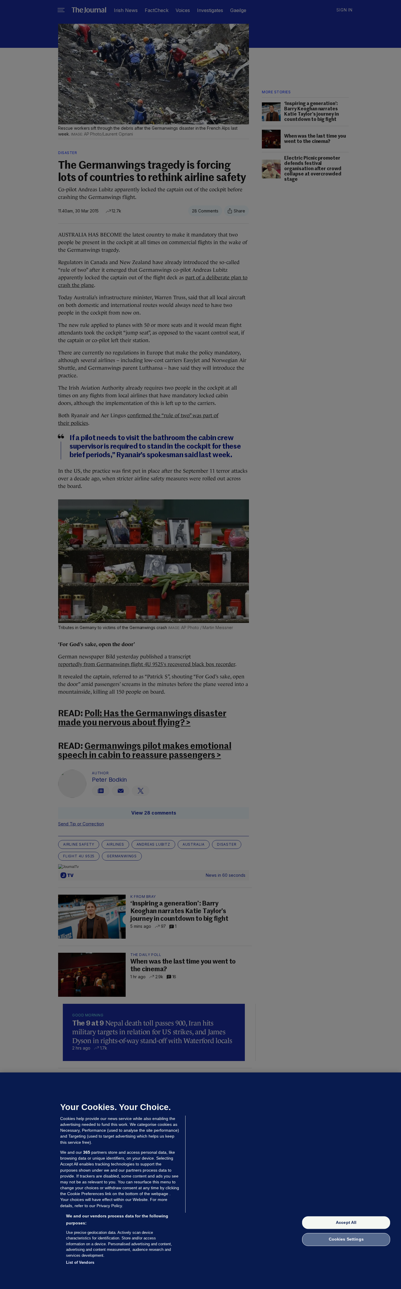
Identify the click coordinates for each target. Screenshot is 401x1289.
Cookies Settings (346, 1239)
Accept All (346, 1222)
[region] (200, 1180)
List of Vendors (80, 1262)
